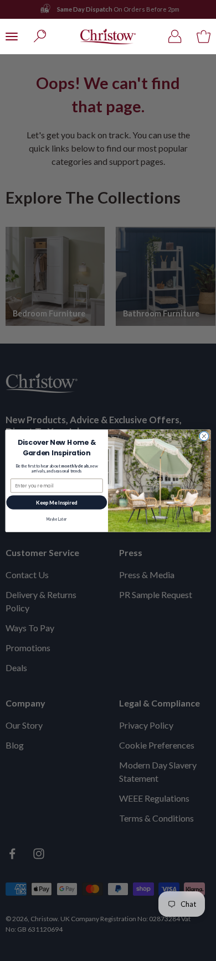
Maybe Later (57, 519)
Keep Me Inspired (57, 502)
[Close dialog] (204, 436)
